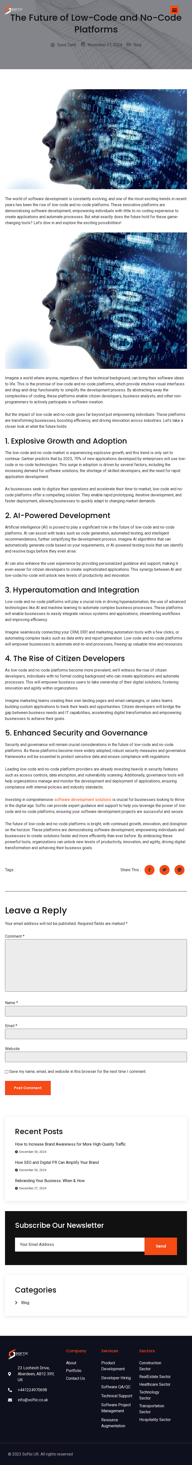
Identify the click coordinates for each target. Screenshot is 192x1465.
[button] (174, 10)
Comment (14, 936)
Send (161, 1246)
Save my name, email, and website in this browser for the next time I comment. (77, 1072)
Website (12, 1049)
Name (11, 1003)
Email (11, 1026)
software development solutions (82, 799)
